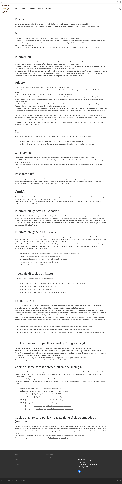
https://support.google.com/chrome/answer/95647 (45, 256)
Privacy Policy (49, 454)
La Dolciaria (17, 457)
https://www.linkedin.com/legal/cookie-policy (48, 400)
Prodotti (17, 459)
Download (17, 462)
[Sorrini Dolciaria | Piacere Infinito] (6, 8)
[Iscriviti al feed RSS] (117, 2)
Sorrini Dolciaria (10, 480)
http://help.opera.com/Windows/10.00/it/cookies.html (40, 262)
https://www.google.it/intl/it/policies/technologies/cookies (52, 406)
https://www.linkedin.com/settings (47, 403)
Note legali (49, 457)
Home (16, 454)
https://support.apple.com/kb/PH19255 (36, 265)
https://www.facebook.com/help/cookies (47, 388)
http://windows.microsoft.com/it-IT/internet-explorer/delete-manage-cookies (55, 253)
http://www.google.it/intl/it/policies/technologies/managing (55, 409)
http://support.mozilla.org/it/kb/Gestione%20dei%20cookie (48, 259)
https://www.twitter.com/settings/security (48, 397)
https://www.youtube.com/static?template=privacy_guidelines (64, 436)
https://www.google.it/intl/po (58, 438)
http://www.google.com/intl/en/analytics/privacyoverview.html (67, 358)
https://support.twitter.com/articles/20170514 (47, 394)
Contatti (17, 464)
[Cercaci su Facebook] (120, 2)
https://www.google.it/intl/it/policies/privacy (62, 360)
